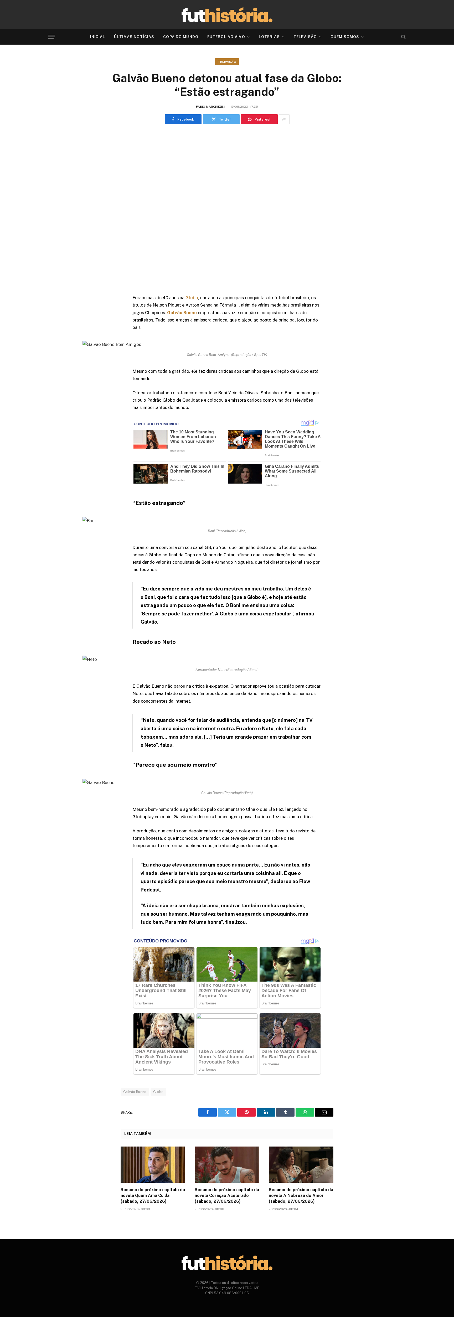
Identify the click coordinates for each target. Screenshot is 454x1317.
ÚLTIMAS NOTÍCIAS (134, 37)
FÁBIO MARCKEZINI (210, 106)
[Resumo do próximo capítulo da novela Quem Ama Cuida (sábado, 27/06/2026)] (153, 1165)
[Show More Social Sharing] (284, 119)
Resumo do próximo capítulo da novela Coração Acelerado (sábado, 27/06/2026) (227, 1195)
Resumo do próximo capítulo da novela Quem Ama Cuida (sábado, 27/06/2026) (153, 1195)
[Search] (403, 37)
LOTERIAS (269, 37)
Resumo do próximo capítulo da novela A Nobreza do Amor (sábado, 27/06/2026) (301, 1195)
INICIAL (97, 37)
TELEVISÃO (305, 37)
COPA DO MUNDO (180, 37)
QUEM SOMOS (345, 37)
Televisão (227, 62)
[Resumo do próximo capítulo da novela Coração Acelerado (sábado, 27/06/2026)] (227, 1165)
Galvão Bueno (135, 1092)
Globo (191, 297)
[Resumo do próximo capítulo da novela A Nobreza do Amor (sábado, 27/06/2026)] (301, 1165)
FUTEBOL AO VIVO (226, 37)
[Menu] (51, 37)
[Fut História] (227, 14)
